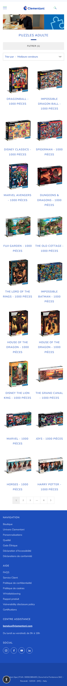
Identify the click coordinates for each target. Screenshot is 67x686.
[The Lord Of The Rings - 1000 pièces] (17, 272)
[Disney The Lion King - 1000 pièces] (17, 374)
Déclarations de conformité (17, 556)
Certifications (10, 609)
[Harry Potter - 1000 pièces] (49, 465)
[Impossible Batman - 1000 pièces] (49, 272)
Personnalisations (12, 534)
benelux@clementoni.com (17, 626)
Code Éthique (10, 545)
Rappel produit (11, 599)
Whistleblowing (11, 593)
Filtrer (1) (33, 46)
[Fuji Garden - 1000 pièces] (17, 227)
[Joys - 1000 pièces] (49, 420)
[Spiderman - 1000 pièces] (49, 130)
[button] (6, 679)
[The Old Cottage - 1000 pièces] (49, 227)
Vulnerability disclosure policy (19, 604)
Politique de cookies (13, 588)
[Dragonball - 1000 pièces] (17, 80)
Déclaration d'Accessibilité (17, 550)
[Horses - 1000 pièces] (17, 465)
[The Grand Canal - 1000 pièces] (49, 374)
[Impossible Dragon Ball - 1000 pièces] (49, 80)
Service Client (10, 577)
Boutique (8, 524)
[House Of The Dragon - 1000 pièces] (17, 323)
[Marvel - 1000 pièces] (17, 420)
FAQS (6, 572)
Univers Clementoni (13, 529)
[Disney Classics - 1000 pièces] (17, 130)
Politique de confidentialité (17, 583)
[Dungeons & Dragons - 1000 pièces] (49, 176)
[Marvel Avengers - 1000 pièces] (17, 176)
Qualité (7, 540)
